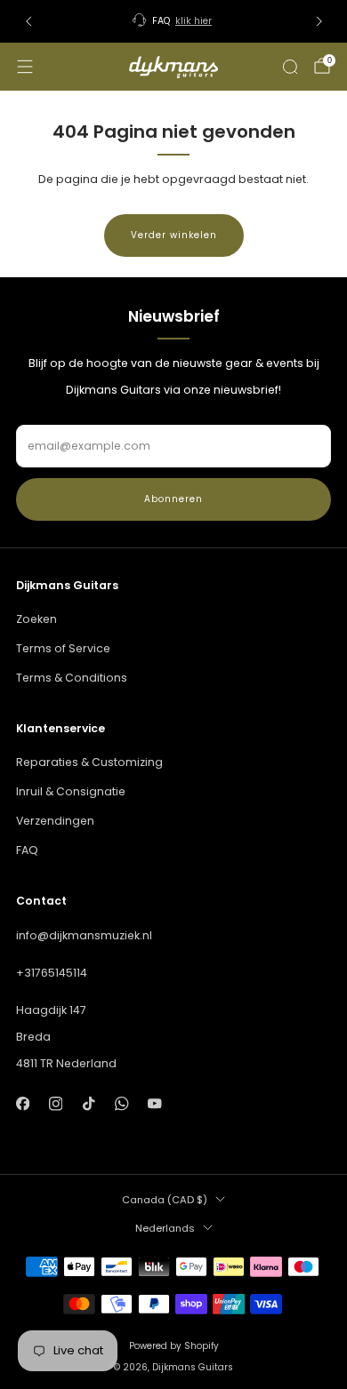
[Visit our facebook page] (22, 1104)
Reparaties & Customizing (89, 762)
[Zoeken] (290, 67)
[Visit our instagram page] (55, 1104)
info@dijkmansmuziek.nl (84, 935)
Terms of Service (63, 648)
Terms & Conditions (71, 677)
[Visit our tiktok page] (88, 1104)
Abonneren (173, 499)
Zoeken (36, 619)
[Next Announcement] (319, 21)
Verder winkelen (174, 235)
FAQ (27, 850)
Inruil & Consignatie (70, 791)
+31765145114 (51, 972)
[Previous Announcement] (28, 21)
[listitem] (174, 21)
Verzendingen (55, 820)
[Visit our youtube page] (155, 1104)
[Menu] (25, 67)
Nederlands (165, 1228)
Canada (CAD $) (164, 1200)
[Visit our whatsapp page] (121, 1104)
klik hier (193, 21)
